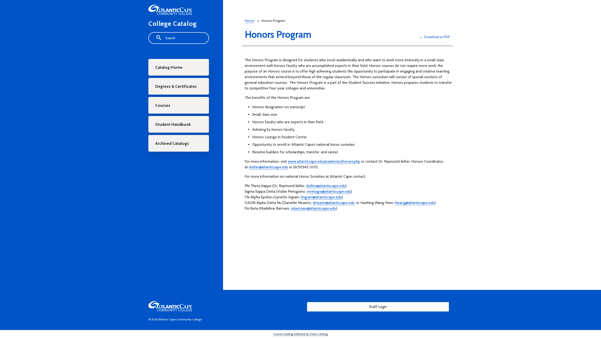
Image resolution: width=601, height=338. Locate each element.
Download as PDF (437, 37)
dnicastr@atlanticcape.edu (333, 202)
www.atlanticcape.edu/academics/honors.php (324, 161)
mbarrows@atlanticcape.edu (313, 208)
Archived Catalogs (172, 143)
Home (249, 21)
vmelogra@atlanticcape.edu (329, 191)
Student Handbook (173, 124)
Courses (162, 105)
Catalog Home (168, 67)
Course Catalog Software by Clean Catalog (300, 334)
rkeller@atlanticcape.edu (268, 167)
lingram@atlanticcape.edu (321, 197)
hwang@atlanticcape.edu (415, 202)
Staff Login (378, 306)
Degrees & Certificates (176, 86)
